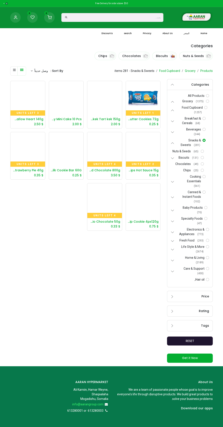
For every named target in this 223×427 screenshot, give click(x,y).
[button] (39, 71)
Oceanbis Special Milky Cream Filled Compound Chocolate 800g (104, 170)
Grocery (190, 71)
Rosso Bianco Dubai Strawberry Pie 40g (27, 170)
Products (206, 71)
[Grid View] (21, 71)
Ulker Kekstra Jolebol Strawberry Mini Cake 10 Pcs (66, 119)
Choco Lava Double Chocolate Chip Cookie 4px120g (143, 222)
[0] (49, 17)
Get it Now (190, 358)
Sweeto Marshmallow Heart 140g (27, 119)
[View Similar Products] (128, 107)
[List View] (14, 71)
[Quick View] (128, 87)
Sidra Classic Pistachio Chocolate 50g (104, 222)
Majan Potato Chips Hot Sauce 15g (143, 170)
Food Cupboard (169, 71)
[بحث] (66, 17)
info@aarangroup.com (87, 404)
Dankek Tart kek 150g (104, 119)
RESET (190, 341)
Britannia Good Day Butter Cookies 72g (143, 119)
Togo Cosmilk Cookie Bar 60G (66, 170)
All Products (196, 95)
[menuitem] (204, 33)
